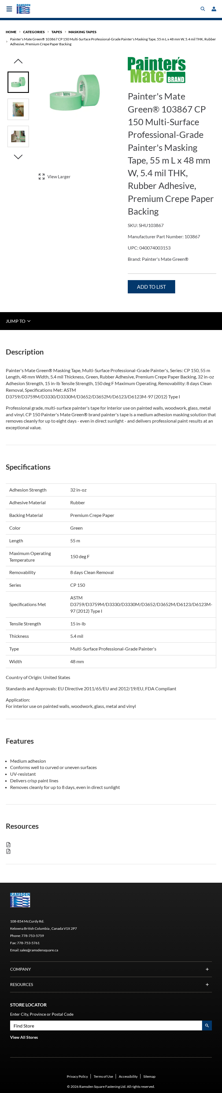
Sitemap (149, 1076)
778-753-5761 (28, 943)
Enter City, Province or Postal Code (41, 1014)
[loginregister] (214, 9)
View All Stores (24, 1037)
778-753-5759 (32, 935)
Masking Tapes (83, 32)
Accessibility (128, 1076)
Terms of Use (103, 1076)
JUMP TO (16, 321)
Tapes (56, 32)
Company (20, 969)
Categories (34, 32)
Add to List (151, 287)
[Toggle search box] (203, 9)
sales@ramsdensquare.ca (39, 950)
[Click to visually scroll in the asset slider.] (18, 61)
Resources (21, 984)
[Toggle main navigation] (9, 8)
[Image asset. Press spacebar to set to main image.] (18, 82)
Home (11, 32)
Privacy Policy (77, 1076)
